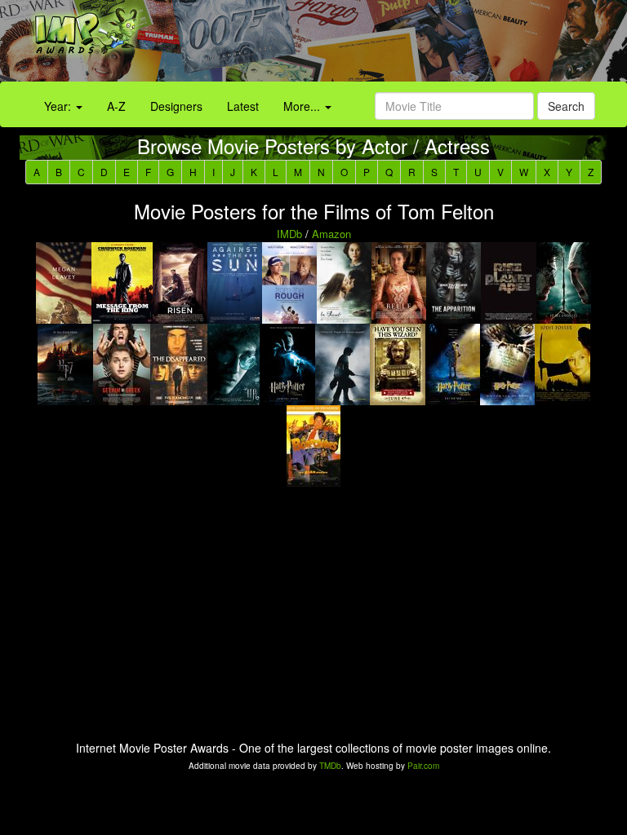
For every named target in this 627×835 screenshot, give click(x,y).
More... (303, 106)
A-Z (116, 106)
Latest (243, 106)
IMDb (289, 233)
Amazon (331, 233)
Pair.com (423, 765)
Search (566, 106)
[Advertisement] (392, 45)
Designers (176, 106)
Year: (59, 106)
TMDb (330, 765)
